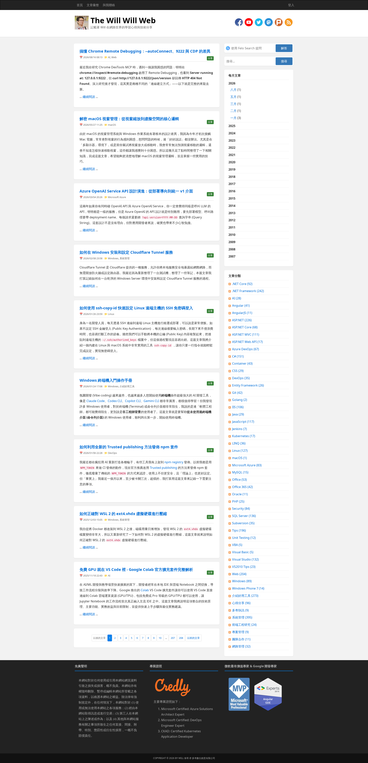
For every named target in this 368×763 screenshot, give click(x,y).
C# (238, 356)
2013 (231, 213)
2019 (231, 169)
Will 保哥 (183, 758)
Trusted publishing (163, 468)
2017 (231, 184)
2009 (231, 242)
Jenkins (239, 429)
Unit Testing (244, 538)
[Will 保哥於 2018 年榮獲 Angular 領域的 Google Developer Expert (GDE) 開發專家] (268, 694)
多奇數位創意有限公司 (203, 758)
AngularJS (242, 313)
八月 (233, 90)
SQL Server (244, 516)
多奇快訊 (240, 610)
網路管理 (241, 646)
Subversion (243, 523)
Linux (111, 314)
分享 (210, 58)
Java (238, 414)
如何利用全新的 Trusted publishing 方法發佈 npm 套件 (129, 446)
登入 (291, 5)
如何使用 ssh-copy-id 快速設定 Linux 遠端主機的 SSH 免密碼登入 (136, 307)
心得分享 (241, 603)
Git (237, 393)
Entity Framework (248, 385)
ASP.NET (242, 320)
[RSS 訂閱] (288, 22)
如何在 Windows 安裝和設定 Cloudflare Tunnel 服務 (126, 252)
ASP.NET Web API (247, 342)
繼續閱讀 (89, 97)
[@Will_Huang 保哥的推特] (259, 22)
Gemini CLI (151, 401)
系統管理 (125, 258)
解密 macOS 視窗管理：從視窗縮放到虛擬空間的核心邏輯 (129, 118)
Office (239, 479)
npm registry (173, 462)
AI (109, 57)
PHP (238, 501)
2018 (231, 177)
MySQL (240, 472)
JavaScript (243, 421)
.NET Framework (248, 291)
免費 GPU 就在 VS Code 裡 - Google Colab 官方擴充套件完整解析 (136, 569)
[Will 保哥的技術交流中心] (239, 22)
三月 (233, 104)
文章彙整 (93, 5)
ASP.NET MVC (245, 334)
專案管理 (240, 632)
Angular (241, 305)
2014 (231, 206)
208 (181, 638)
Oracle (240, 494)
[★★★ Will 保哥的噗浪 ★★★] (279, 22)
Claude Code (95, 401)
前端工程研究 (244, 625)
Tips (239, 530)
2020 (231, 162)
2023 (231, 140)
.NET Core (242, 284)
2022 (231, 147)
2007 (231, 256)
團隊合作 (241, 639)
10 (160, 638)
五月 (233, 97)
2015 (231, 198)
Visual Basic (242, 552)
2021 (231, 155)
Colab (145, 590)
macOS (112, 124)
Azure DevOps (245, 349)
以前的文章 (193, 638)
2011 (231, 227)
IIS (238, 407)
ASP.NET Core (245, 327)
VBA (237, 545)
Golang (239, 400)
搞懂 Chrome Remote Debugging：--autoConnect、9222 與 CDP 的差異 (145, 51)
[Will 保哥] (249, 22)
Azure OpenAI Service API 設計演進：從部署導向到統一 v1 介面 (136, 191)
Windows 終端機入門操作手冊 (106, 380)
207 (173, 638)
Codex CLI (115, 401)
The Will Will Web (123, 20)
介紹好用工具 (127, 386)
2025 (231, 126)
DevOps (112, 453)
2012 (231, 220)
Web (114, 57)
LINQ (239, 443)
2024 (231, 133)
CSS (238, 371)
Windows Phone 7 (248, 588)
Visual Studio (245, 559)
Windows (113, 258)
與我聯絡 (109, 5)
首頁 (80, 5)
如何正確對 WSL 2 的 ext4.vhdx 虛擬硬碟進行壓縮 (123, 513)
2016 (231, 191)
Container (242, 363)
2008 (231, 249)
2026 (234, 100)
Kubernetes (243, 436)
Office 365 (242, 487)
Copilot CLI (132, 401)
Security (241, 508)
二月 (233, 111)
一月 (233, 118)
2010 (231, 235)
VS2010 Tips (243, 567)
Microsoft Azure (117, 197)
